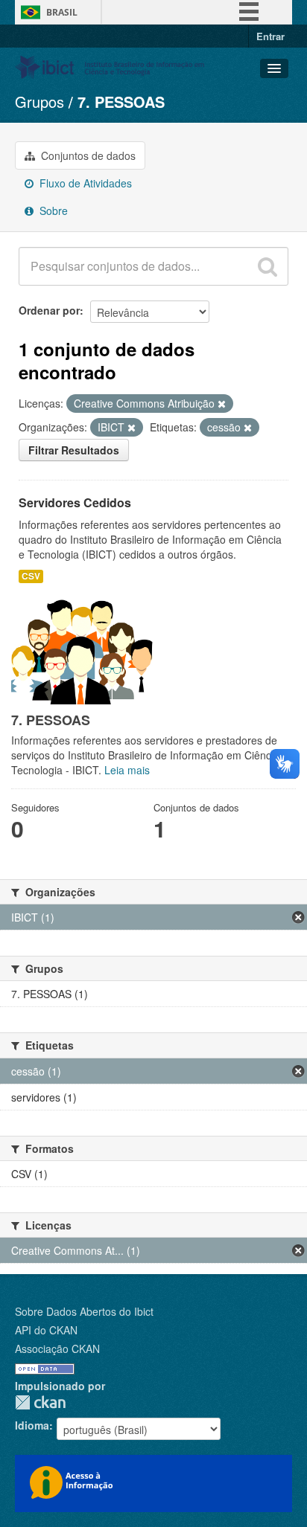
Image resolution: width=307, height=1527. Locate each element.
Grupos (39, 101)
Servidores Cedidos (75, 502)
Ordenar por (49, 310)
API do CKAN (46, 1329)
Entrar (270, 36)
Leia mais (127, 769)
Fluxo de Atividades (84, 183)
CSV (31, 576)
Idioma (32, 1425)
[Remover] (222, 404)
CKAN (40, 1402)
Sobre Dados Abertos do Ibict (84, 1311)
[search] (267, 266)
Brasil (61, 12)
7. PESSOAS (121, 101)
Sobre (52, 210)
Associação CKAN (57, 1348)
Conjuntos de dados (87, 155)
